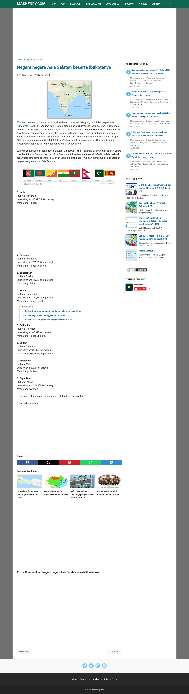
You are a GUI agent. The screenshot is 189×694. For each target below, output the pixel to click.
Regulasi (75, 4)
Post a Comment (42, 75)
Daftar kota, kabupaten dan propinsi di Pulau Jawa (48, 320)
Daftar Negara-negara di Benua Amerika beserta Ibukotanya (53, 311)
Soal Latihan (113, 4)
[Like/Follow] (84, 666)
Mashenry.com (31, 4)
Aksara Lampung (147, 251)
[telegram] (111, 462)
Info (53, 4)
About (75, 679)
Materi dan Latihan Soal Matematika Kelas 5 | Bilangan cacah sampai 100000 (153, 221)
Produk (143, 4)
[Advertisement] (94, 32)
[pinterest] (69, 462)
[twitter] (48, 462)
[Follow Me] (91, 666)
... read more (146, 83)
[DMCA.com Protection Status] (137, 271)
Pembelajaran (93, 4)
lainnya (156, 4)
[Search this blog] (170, 4)
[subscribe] (104, 666)
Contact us (85, 679)
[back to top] (183, 687)
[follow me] (97, 666)
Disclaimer (97, 679)
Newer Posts (24, 651)
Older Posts (114, 651)
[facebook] (27, 462)
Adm (63, 4)
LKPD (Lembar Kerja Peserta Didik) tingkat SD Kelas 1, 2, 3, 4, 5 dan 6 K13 (155, 188)
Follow (129, 4)
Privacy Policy (110, 679)
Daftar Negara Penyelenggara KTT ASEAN (45, 315)
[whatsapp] (90, 462)
